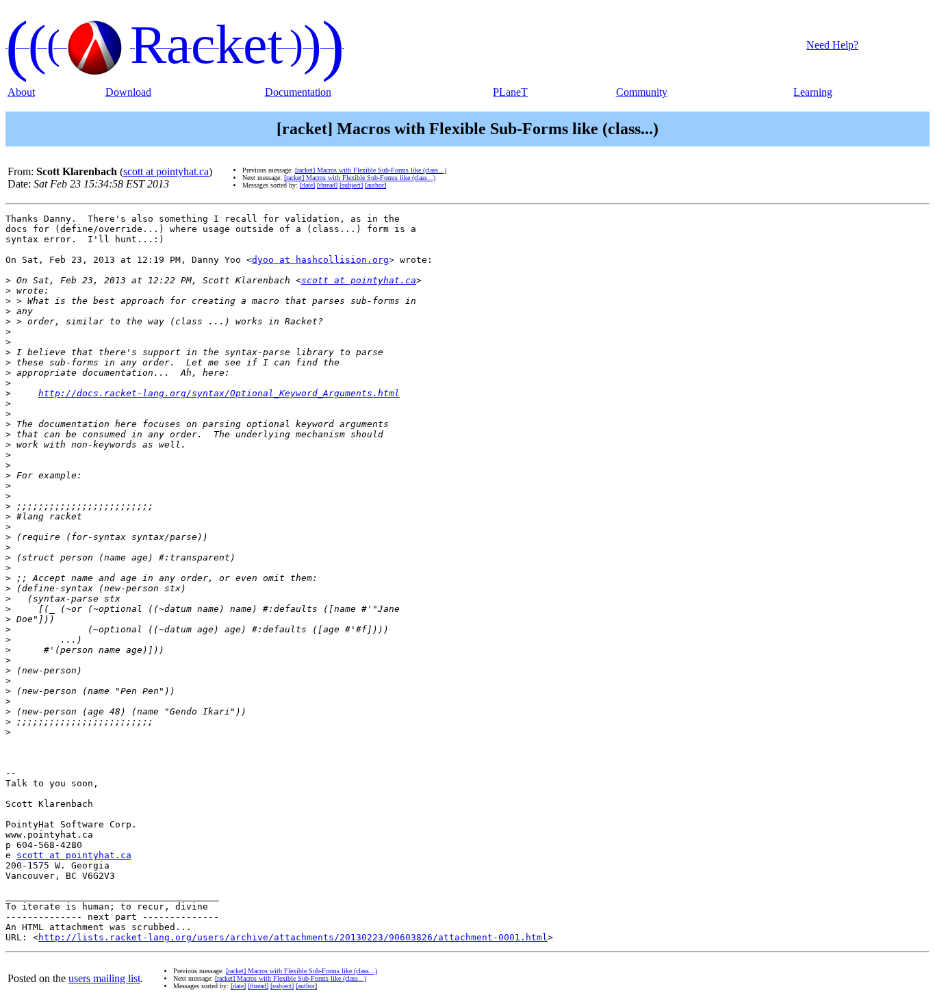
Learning (812, 92)
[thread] (327, 185)
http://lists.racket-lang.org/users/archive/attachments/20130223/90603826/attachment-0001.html (293, 937)
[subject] (351, 185)
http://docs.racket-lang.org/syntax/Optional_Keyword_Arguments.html (219, 393)
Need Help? (832, 45)
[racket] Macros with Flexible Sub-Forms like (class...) (370, 170)
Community (641, 92)
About (21, 92)
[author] (375, 185)
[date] (307, 185)
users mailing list (104, 978)
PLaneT (510, 92)
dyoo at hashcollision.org (320, 260)
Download (128, 92)
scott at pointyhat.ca (166, 171)
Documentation (298, 92)
